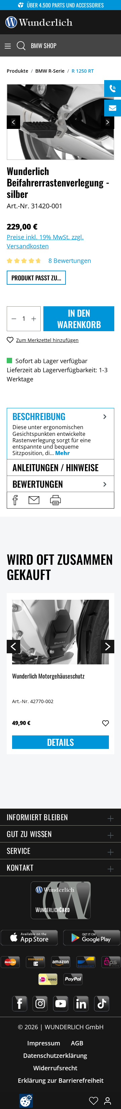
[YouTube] (60, 1003)
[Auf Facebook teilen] (15, 500)
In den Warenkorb (79, 318)
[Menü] (7, 45)
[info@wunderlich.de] (112, 108)
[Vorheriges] (13, 122)
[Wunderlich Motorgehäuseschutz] (60, 632)
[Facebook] (19, 1003)
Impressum (43, 1043)
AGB (77, 1043)
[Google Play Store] (91, 937)
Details (60, 742)
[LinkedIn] (81, 1003)
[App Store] (29, 937)
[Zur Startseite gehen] (39, 22)
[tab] (60, 433)
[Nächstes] (107, 122)
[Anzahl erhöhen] (34, 318)
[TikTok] (101, 1003)
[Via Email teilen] (34, 500)
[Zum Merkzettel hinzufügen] (105, 723)
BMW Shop (43, 45)
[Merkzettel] (93, 1100)
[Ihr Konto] (107, 1100)
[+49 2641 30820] (112, 88)
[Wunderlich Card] (61, 900)
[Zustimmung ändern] (26, 1101)
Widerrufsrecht (55, 1068)
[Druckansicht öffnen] (55, 500)
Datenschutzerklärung (55, 1055)
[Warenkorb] (117, 45)
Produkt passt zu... (36, 277)
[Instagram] (40, 1003)
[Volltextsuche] (21, 45)
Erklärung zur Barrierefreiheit (61, 1080)
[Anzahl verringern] (14, 318)
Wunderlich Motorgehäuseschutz (48, 676)
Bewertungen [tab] (37, 483)
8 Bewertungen (69, 260)
